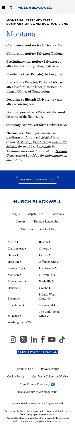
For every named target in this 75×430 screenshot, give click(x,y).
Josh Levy (24, 141)
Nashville (45, 281)
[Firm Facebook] (44, 341)
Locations (57, 214)
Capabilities (35, 214)
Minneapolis (16, 281)
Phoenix (13, 298)
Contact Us (47, 229)
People (15, 214)
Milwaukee (46, 275)
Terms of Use (24, 369)
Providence (15, 305)
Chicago (44, 248)
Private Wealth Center (48, 296)
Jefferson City (48, 262)
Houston (13, 262)
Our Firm (27, 229)
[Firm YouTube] (53, 341)
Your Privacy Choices (34, 384)
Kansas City (16, 268)
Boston (44, 242)
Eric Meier (40, 141)
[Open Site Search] (11, 7)
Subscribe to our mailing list (36, 180)
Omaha (44, 288)
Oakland (13, 288)
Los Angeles (47, 268)
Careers (20, 221)
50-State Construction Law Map (36, 153)
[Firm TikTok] (62, 341)
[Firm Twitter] (25, 341)
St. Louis (14, 316)
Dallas (12, 255)
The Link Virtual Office (49, 314)
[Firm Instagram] (14, 341)
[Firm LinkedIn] (36, 341)
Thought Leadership (46, 221)
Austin (12, 242)
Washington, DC (18, 322)
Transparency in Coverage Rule (37, 392)
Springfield (46, 305)
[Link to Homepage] (35, 8)
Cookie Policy (15, 376)
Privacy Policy (50, 369)
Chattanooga (16, 248)
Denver (44, 255)
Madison (13, 275)
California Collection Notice (50, 376)
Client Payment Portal (37, 352)
